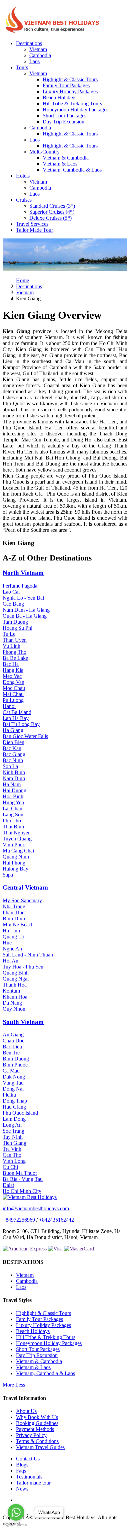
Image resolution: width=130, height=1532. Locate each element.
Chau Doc (13, 1040)
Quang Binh (16, 973)
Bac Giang (14, 754)
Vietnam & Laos (60, 164)
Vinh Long (14, 1161)
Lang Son (13, 814)
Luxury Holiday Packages (70, 91)
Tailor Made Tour (34, 230)
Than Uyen (15, 640)
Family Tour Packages (66, 85)
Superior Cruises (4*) (51, 212)
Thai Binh (13, 826)
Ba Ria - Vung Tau (23, 1179)
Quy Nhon (14, 1009)
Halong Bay (15, 869)
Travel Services (32, 224)
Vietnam (38, 49)
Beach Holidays (59, 97)
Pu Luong (13, 700)
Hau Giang (14, 1107)
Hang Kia (13, 670)
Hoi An (10, 960)
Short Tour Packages (64, 115)
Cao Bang (13, 604)
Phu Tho (12, 820)
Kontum (11, 991)
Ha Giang (13, 730)
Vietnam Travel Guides (40, 1447)
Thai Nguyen (17, 832)
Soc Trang (13, 1131)
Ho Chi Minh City (22, 1191)
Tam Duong (15, 622)
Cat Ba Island (17, 712)
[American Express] (25, 1248)
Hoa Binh (13, 796)
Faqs (21, 1470)
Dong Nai (13, 1089)
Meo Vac (12, 676)
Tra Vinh (12, 1149)
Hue (7, 942)
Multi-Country (44, 152)
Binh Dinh (14, 918)
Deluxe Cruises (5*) (50, 218)
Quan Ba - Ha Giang (25, 616)
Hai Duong (14, 790)
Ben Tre (11, 1052)
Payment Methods (35, 1429)
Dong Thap (15, 1101)
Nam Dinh (14, 778)
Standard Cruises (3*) (52, 206)
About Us (26, 1411)
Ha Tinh (11, 930)
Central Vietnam (25, 887)
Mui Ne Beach (18, 924)
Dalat (8, 1185)
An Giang (13, 1034)
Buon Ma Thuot (20, 1173)
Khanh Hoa (15, 997)
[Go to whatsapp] (16, 1512)
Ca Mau (11, 1071)
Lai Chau (12, 808)
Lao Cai (11, 592)
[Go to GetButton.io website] (16, 1525)
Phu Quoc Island (20, 1113)
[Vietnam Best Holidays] (53, 32)
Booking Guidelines (37, 1423)
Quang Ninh (16, 856)
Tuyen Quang (17, 838)
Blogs (22, 1464)
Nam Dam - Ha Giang (26, 610)
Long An (12, 1125)
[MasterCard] (79, 1248)
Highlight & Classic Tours (70, 79)
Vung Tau (13, 1083)
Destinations (29, 43)
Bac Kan (12, 748)
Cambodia (40, 55)
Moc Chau (14, 688)
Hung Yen (13, 802)
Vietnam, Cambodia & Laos (72, 170)
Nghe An (12, 948)
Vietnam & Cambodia (66, 158)
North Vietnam (23, 572)
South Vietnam (23, 1021)
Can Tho (12, 1155)
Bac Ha (11, 664)
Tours (22, 67)
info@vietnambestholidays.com (36, 1208)
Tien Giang (14, 1143)
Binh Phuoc (15, 1064)
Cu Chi (10, 1167)
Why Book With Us (37, 1417)
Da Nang (12, 1003)
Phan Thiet (14, 912)
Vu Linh (11, 646)
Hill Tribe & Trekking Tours (72, 103)
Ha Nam (12, 784)
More (8, 1385)
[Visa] (55, 1248)
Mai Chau (13, 694)
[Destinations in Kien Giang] (65, 269)
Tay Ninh (13, 1137)
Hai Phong (14, 862)
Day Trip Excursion (63, 121)
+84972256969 (19, 1220)
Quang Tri (13, 936)
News (22, 1489)
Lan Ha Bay (16, 718)
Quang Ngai (16, 979)
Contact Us (28, 1458)
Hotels (23, 176)
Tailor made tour (33, 1483)
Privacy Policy (31, 1435)
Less (20, 1385)
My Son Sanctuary (22, 900)
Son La (10, 766)
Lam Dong (14, 1119)
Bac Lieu (12, 1046)
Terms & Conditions (37, 1441)
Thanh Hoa (15, 985)
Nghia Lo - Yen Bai (23, 598)
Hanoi (9, 706)
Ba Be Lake (15, 658)
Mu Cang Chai (18, 850)
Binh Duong (16, 1058)
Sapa (8, 875)
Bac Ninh (13, 760)
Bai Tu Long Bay (21, 724)
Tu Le (9, 634)
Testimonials (29, 1476)
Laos (34, 61)
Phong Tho (14, 652)
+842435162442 (56, 1220)
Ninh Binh (14, 772)
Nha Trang (14, 906)
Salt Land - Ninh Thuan (28, 954)
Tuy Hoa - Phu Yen (23, 966)
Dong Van (13, 682)
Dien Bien (13, 742)
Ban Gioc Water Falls (25, 736)
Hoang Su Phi (17, 628)
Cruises (24, 200)
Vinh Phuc (14, 844)
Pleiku (9, 1095)
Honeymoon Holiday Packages (75, 109)
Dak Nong (14, 1077)
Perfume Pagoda (20, 586)
